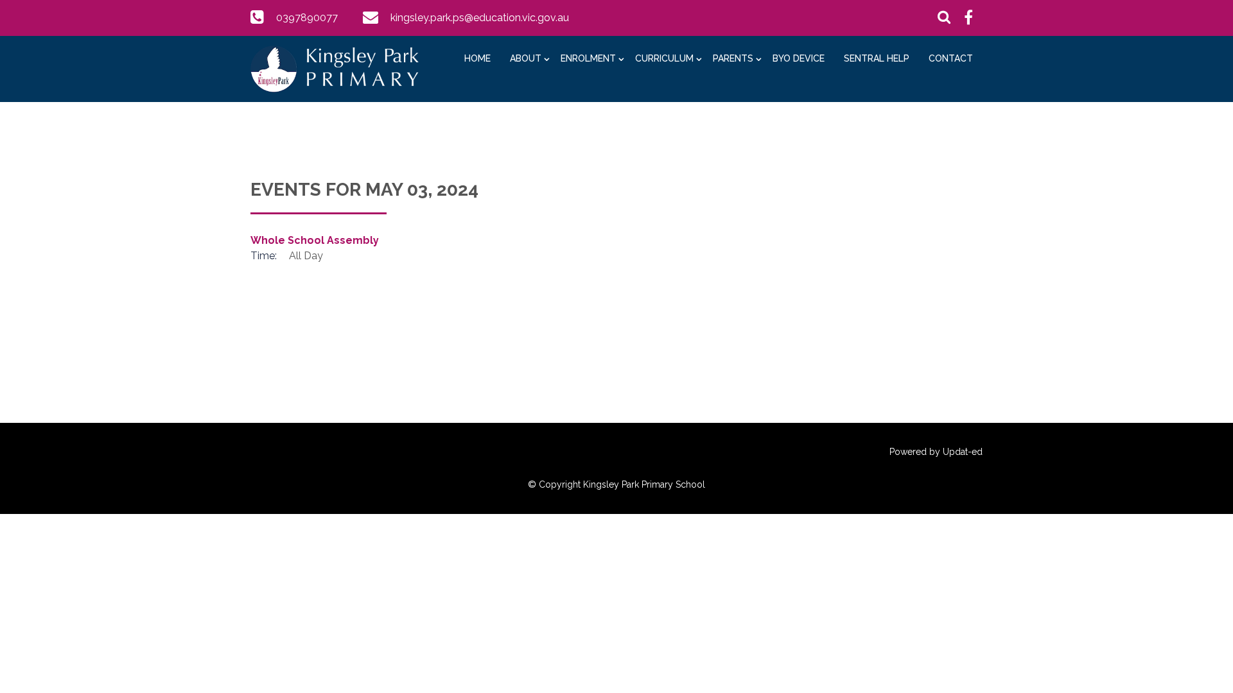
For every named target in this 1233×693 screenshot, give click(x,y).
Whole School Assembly (314, 240)
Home (477, 58)
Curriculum (664, 58)
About (525, 58)
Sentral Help (876, 58)
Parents (733, 58)
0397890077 (307, 18)
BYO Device (799, 58)
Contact (951, 58)
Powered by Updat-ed (936, 452)
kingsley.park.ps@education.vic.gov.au (479, 18)
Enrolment (588, 58)
